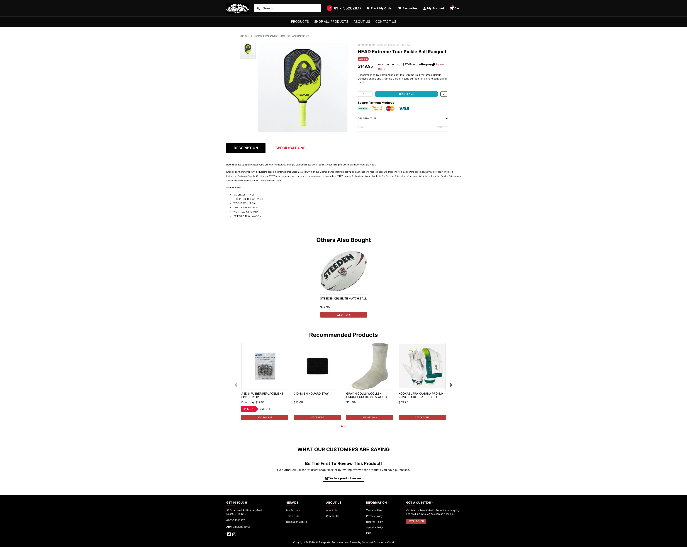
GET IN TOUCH (416, 521)
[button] (443, 94)
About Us (362, 21)
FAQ (368, 533)
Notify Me (407, 94)
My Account (293, 510)
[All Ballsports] (237, 8)
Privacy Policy (374, 516)
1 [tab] (342, 426)
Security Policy (375, 527)
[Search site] (258, 8)
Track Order (293, 516)
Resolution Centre (296, 521)
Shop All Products (331, 21)
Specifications (291, 148)
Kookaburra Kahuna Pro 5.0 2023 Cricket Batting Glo (421, 395)
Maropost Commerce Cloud (378, 542)
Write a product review (345, 478)
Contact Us (385, 21)
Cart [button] (456, 7)
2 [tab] (345, 426)
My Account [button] (435, 8)
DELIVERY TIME (367, 118)
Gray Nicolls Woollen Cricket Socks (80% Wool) (366, 395)
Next (451, 384)
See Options (344, 314)
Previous (236, 384)
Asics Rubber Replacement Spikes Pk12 (262, 395)
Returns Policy (374, 521)
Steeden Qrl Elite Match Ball (343, 298)
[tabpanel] (343, 283)
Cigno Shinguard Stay (311, 393)
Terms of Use (374, 510)
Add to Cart (265, 417)
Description (246, 148)
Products (300, 21)
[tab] (245, 148)
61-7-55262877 (347, 8)
